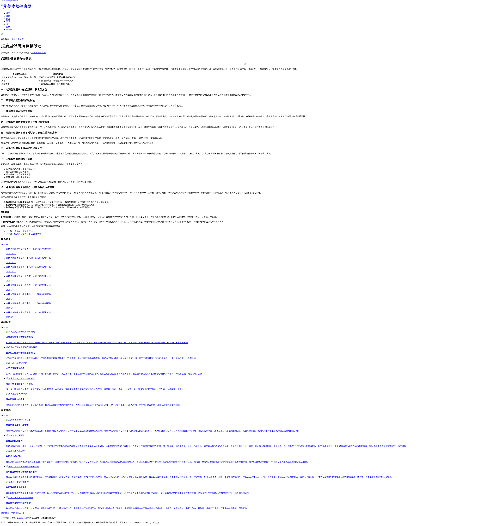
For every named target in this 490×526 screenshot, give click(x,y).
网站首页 (5, 513)
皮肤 (8, 27)
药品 (8, 19)
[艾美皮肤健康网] (2, 34)
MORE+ (4, 244)
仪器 (8, 16)
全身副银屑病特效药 (23, 231)
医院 (8, 21)
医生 (8, 24)
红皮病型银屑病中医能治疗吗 (27, 234)
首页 (8, 13)
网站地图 (20, 513)
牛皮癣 (9, 29)
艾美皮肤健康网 (38, 52)
